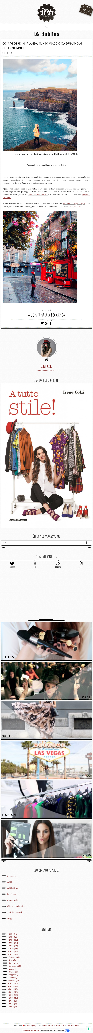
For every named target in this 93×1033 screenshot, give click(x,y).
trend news (12, 894)
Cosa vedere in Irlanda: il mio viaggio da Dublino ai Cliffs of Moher (42, 46)
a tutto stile (12, 900)
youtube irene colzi (15, 912)
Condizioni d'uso (73, 1025)
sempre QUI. (75, 207)
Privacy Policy (48, 1025)
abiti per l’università (16, 906)
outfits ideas (12, 888)
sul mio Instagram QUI (74, 204)
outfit (9, 882)
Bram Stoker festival (38, 195)
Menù (46, 27)
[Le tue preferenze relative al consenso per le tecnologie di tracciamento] (88, 1028)
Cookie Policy (60, 1025)
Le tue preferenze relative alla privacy (52, 1030)
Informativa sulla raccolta (31, 1030)
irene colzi (11, 876)
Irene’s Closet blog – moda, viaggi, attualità (46, 13)
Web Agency (31, 1025)
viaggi (9, 918)
